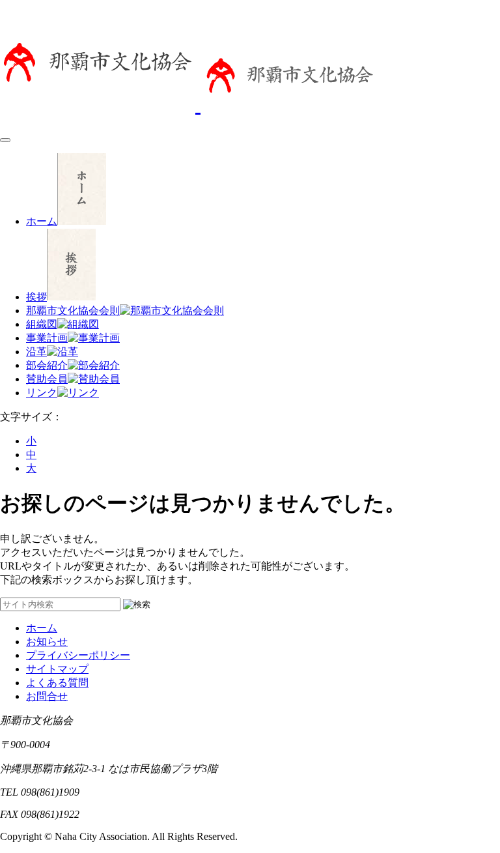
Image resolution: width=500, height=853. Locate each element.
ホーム (41, 627)
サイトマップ (57, 668)
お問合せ (47, 696)
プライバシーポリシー (78, 655)
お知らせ (47, 641)
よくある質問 (57, 682)
